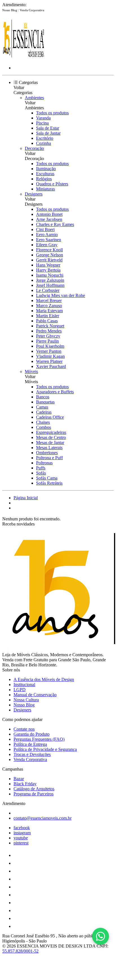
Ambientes (34, 97)
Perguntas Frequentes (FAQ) (39, 739)
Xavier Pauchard (51, 366)
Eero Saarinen (48, 239)
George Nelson (49, 254)
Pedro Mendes (49, 331)
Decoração (34, 148)
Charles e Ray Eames (55, 224)
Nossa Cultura (26, 699)
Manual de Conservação (35, 694)
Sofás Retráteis (49, 483)
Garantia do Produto (32, 734)
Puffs (40, 467)
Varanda (43, 118)
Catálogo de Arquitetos (34, 788)
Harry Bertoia (48, 270)
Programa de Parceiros (33, 793)
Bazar (19, 778)
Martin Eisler (47, 315)
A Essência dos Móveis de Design (44, 679)
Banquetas (45, 402)
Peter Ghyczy (48, 336)
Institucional (24, 684)
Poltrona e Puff (49, 457)
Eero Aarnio (47, 234)
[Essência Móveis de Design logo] (23, 58)
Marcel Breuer (49, 300)
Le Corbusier (47, 290)
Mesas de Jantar (50, 442)
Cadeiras (44, 412)
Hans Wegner (48, 265)
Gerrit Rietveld (49, 260)
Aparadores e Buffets (55, 391)
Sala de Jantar (48, 133)
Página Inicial (26, 497)
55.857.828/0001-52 (20, 951)
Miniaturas (45, 189)
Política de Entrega (30, 744)
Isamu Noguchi (49, 275)
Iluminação (46, 168)
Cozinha (43, 143)
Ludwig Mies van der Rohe (60, 295)
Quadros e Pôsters (52, 183)
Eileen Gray (46, 244)
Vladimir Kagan (50, 356)
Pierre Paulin (47, 341)
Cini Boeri (45, 229)
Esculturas (45, 173)
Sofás (41, 473)
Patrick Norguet (50, 325)
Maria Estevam (49, 310)
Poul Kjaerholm (50, 346)
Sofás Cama (46, 478)
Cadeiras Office (50, 417)
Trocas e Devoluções (32, 754)
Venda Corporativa (32, 10)
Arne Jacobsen (49, 219)
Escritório (44, 138)
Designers (34, 194)
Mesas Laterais (49, 447)
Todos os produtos (52, 112)
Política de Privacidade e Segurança (45, 749)
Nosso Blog (10, 10)
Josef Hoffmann (50, 285)
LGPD (20, 689)
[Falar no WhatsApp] (100, 936)
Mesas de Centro (51, 437)
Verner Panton (48, 351)
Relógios (44, 178)
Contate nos (24, 729)
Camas (42, 407)
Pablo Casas (47, 320)
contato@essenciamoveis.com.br (43, 818)
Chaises (43, 422)
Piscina (42, 123)
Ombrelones (47, 452)
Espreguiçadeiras (51, 432)
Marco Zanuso (49, 305)
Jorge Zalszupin (50, 280)
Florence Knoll (49, 249)
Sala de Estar (47, 128)
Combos (43, 427)
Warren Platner (49, 361)
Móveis (31, 371)
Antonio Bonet (49, 214)
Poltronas (44, 462)
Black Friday (25, 783)
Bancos (42, 396)
